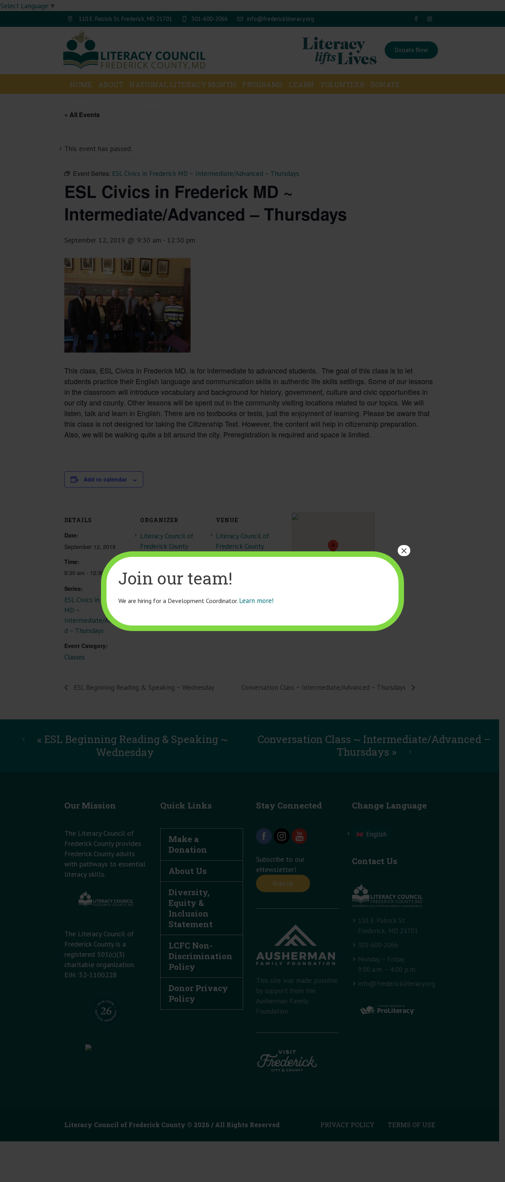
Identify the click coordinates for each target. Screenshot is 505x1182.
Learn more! (256, 600)
